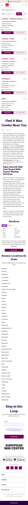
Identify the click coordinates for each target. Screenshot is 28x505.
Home (3, 129)
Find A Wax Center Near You (14, 123)
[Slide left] (2, 1)
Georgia (4, 295)
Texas (3, 385)
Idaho (3, 301)
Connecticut (5, 283)
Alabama (4, 268)
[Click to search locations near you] (3, 14)
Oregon (4, 370)
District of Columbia (8, 289)
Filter (25, 14)
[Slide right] (25, 1)
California (5, 277)
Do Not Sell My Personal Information (14, 496)
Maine (3, 322)
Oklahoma (4, 367)
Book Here (7, 32)
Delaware (4, 286)
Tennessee (4, 382)
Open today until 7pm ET (9, 41)
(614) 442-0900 (7, 49)
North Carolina (6, 361)
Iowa (3, 310)
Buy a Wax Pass (20, 32)
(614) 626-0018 (7, 89)
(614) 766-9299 (7, 109)
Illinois (3, 304)
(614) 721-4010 (7, 29)
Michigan (4, 331)
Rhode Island (5, 376)
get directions (5, 27)
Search (19, 13)
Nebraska (4, 343)
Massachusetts (6, 328)
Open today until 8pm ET (9, 21)
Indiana (3, 307)
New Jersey (5, 352)
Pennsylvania (5, 373)
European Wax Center (11, 494)
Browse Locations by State (14, 258)
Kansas (3, 313)
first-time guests (8, 160)
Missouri (4, 340)
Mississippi (4, 337)
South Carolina (6, 379)
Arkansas (4, 274)
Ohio (3, 364)
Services (14, 221)
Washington (5, 394)
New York (4, 358)
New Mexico (5, 355)
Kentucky (4, 316)
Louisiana (4, 319)
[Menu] (2, 5)
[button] (22, 5)
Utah (3, 388)
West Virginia (5, 397)
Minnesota (4, 334)
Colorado (4, 280)
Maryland (4, 325)
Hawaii (3, 298)
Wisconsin (4, 400)
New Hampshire (6, 349)
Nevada (3, 346)
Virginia (4, 391)
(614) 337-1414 (7, 69)
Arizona (4, 271)
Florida (3, 292)
